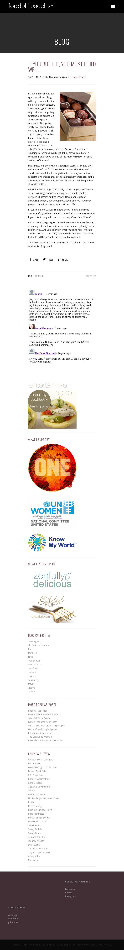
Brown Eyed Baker (37, 771)
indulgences (34, 660)
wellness (32, 691)
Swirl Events (34, 844)
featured (32, 652)
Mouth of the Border (39, 817)
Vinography (34, 856)
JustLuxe (32, 802)
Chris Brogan (35, 782)
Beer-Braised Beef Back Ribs (43, 714)
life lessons (39, 275)
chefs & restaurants (38, 645)
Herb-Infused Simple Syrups (42, 729)
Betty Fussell (34, 763)
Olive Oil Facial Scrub (39, 718)
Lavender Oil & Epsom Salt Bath (45, 740)
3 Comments (91, 275)
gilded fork (14, 922)
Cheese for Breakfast (39, 778)
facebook (70, 888)
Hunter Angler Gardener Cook (43, 798)
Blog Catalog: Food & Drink (42, 767)
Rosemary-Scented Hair (40, 733)
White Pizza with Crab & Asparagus (46, 725)
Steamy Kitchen (36, 840)
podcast (32, 672)
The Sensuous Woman (40, 736)
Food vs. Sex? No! (37, 710)
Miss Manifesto (36, 813)
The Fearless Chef (37, 848)
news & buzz (79, 77)
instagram (70, 896)
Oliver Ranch (34, 825)
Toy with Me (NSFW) (39, 852)
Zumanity (33, 860)
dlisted (31, 790)
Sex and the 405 (36, 836)
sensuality (33, 679)
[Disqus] (62, 328)
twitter (68, 892)
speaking (12, 914)
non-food (33, 668)
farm (30, 649)
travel (31, 683)
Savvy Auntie (34, 833)
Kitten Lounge (35, 806)
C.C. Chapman (35, 775)
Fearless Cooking (37, 794)
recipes (32, 676)
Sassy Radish (35, 829)
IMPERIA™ (13, 918)
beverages (33, 641)
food (30, 656)
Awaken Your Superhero (40, 759)
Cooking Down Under (39, 786)
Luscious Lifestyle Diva (40, 809)
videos (31, 687)
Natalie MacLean (37, 821)
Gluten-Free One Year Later (42, 721)
